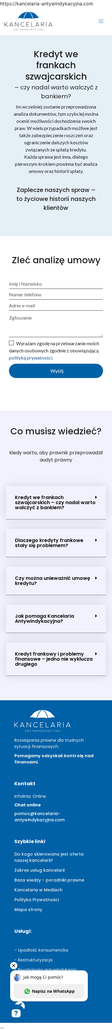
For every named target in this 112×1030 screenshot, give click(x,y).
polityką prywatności (30, 357)
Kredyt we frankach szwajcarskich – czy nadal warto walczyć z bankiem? (55, 502)
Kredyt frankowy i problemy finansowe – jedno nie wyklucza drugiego (54, 658)
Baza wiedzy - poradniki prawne (49, 880)
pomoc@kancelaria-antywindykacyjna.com (39, 817)
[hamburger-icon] (101, 22)
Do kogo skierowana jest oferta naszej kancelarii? (49, 857)
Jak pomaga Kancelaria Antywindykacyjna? (44, 619)
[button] (56, 502)
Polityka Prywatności (36, 900)
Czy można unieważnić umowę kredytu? (52, 581)
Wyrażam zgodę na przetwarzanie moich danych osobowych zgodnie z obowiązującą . (54, 350)
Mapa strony (28, 910)
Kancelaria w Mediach (38, 890)
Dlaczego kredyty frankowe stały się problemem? (49, 543)
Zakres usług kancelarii (39, 870)
